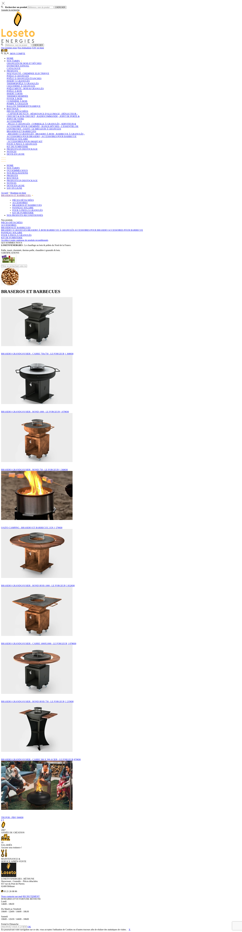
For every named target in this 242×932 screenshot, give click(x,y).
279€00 (59, 527)
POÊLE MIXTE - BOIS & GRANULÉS (25, 88)
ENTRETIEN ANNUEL (18, 66)
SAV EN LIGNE (14, 188)
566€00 (20, 817)
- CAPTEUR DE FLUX (18, 114)
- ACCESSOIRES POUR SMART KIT (24, 141)
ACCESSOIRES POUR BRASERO (91, 230)
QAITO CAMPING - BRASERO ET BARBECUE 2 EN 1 (28, 527)
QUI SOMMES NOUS (17, 170)
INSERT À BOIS (15, 93)
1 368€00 (69, 354)
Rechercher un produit (16, 7)
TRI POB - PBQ (9, 817)
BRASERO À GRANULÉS (14, 230)
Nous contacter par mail (11, 896)
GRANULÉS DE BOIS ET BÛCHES (24, 63)
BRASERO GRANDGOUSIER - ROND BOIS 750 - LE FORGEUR (33, 701)
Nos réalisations (25, 48)
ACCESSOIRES (14, 121)
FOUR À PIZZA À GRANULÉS (22, 144)
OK (29, 927)
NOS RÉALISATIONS (17, 173)
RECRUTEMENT (31, 896)
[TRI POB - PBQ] (121, 812)
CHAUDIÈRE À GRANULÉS (21, 86)
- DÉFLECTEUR (68, 114)
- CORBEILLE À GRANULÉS (45, 124)
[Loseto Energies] (18, 42)
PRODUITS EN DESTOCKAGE (22, 149)
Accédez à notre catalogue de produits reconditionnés (24, 240)
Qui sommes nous (9, 48)
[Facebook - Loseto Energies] (2, 51)
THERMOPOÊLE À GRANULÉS (23, 83)
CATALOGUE (13, 68)
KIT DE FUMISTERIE (17, 146)
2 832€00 (70, 585)
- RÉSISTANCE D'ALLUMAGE (44, 114)
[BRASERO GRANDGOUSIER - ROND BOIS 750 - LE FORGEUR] (121, 696)
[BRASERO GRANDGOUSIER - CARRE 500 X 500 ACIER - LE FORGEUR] (121, 754)
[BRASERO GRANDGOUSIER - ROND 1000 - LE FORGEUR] (121, 406)
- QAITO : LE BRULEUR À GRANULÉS (41, 129)
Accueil (4, 193)
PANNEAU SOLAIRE (17, 139)
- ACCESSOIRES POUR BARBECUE (58, 136)
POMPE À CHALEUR (17, 103)
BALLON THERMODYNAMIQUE (23, 106)
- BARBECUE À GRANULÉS (69, 134)
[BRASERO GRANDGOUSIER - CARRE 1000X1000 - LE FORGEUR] (121, 638)
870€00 (77, 759)
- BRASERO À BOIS (44, 134)
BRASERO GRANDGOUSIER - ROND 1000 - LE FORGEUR (30, 411)
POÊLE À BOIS (14, 91)
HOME (10, 58)
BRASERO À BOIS (37, 230)
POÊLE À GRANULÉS (18, 76)
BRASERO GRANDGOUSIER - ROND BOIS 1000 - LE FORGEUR (33, 585)
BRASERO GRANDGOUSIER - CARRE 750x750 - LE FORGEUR (32, 354)
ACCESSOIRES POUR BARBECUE (125, 230)
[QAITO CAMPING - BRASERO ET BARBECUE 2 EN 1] (121, 522)
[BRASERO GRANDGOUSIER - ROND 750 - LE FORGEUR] (121, 464)
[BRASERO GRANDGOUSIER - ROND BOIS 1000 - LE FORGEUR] (121, 580)
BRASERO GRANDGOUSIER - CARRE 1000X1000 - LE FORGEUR (34, 643)
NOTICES (11, 151)
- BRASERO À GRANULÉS (20, 134)
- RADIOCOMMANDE (47, 116)
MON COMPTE (17, 53)
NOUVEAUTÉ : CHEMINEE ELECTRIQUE (28, 73)
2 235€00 (69, 701)
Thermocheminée (17, 96)
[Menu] (3, 160)
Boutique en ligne (18, 193)
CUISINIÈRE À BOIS (17, 101)
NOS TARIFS (13, 61)
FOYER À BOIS (14, 98)
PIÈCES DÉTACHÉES (17, 111)
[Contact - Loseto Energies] (5, 51)
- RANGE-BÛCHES (49, 126)
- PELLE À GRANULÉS (18, 124)
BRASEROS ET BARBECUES (21, 131)
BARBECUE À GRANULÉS (61, 230)
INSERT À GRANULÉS (18, 81)
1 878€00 (65, 411)
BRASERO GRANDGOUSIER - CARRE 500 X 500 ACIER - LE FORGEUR (37, 759)
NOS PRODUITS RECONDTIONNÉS (25, 215)
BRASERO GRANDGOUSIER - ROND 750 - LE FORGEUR (30, 469)
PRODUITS (12, 71)
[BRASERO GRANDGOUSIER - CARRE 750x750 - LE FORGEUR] (121, 348)
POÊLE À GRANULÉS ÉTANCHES (24, 78)
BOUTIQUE (13, 109)
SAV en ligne (38, 48)
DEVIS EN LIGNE (16, 154)
